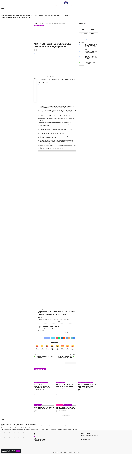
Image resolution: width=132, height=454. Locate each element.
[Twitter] (93, 26)
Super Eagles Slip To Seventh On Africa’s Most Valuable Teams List (15, 13)
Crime (36, 405)
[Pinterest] (83, 30)
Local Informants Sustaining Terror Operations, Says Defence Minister (16, 17)
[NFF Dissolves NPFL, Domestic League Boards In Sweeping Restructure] (81, 53)
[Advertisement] (55, 34)
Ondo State (41, 25)
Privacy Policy (67, 332)
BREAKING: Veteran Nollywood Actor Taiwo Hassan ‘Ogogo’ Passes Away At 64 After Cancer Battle (57, 321)
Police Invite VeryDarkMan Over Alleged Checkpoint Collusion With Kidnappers (53, 314)
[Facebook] (83, 26)
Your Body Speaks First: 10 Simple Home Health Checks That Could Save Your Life (18, 10)
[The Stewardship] (66, 2)
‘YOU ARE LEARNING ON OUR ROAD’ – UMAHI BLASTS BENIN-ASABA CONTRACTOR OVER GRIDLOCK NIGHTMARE (87, 387)
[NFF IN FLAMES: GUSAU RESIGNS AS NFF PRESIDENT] (81, 64)
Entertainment (59, 405)
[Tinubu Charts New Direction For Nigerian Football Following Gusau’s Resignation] (81, 58)
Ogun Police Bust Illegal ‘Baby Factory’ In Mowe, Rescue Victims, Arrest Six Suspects (54, 319)
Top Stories (85, 382)
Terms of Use (7, 451)
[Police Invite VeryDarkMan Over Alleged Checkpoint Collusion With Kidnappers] (66, 377)
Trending (62, 382)
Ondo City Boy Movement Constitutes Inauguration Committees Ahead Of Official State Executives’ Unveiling (91, 45)
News (36, 25)
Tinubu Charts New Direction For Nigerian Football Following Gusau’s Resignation (91, 57)
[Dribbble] (93, 34)
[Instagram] (93, 30)
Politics (92, 48)
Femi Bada (37, 389)
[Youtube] (83, 34)
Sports (86, 54)
